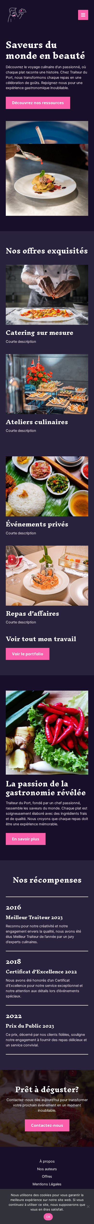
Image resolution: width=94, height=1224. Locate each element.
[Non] (88, 1206)
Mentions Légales (47, 1184)
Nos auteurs (47, 1169)
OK (48, 1217)
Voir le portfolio (27, 654)
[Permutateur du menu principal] (83, 15)
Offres (47, 1176)
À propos (47, 1161)
